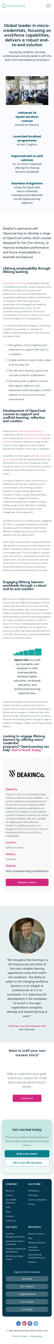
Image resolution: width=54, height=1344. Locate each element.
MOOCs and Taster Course (14, 1257)
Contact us (27, 1098)
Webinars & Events (36, 1243)
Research (32, 1262)
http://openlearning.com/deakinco (27, 871)
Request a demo (27, 882)
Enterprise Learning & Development (16, 1250)
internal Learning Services (35, 434)
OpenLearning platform (29, 431)
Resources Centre (36, 1234)
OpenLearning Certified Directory (36, 1256)
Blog (30, 1238)
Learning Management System (15, 1235)
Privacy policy (36, 1336)
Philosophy (33, 1195)
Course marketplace (37, 1200)
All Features (33, 1191)
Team (8, 1207)
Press (8, 1212)
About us (10, 1191)
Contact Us (11, 1221)
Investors (10, 1216)
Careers (9, 1195)
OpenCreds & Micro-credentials (15, 1242)
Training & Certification (33, 1248)
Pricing (31, 1204)
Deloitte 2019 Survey (16, 283)
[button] (48, 6)
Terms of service (20, 1336)
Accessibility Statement (11, 1201)
